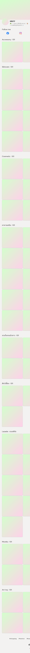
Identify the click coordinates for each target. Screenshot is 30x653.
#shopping (13, 639)
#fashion (22, 639)
